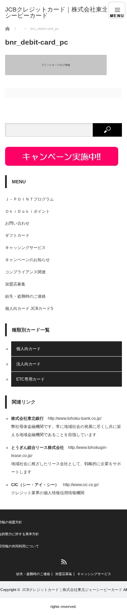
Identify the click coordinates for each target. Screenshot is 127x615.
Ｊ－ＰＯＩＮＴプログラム (29, 199)
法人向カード (28, 364)
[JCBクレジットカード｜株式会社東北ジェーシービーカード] (66, 12)
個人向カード (28, 348)
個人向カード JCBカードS (29, 308)
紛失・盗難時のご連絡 (25, 296)
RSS (63, 561)
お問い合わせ (17, 223)
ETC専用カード (30, 379)
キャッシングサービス (25, 247)
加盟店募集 (15, 284)
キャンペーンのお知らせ (27, 259)
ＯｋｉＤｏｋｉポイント (27, 211)
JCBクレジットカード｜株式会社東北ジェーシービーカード (72, 590)
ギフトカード (17, 235)
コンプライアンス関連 (25, 272)
